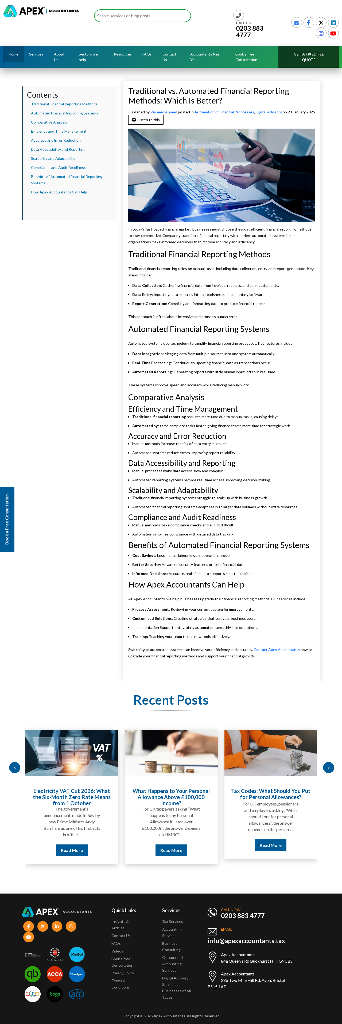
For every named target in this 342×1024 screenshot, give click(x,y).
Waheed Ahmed (164, 112)
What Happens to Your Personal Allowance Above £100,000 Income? (171, 797)
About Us (59, 57)
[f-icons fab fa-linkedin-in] (57, 926)
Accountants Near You (205, 57)
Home (13, 54)
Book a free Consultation (246, 57)
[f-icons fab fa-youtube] (28, 937)
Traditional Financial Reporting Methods (64, 104)
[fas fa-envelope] (296, 22)
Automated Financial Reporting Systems (64, 113)
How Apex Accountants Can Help (59, 192)
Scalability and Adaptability (53, 158)
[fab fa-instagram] (321, 33)
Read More (72, 850)
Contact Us (169, 57)
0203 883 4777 (249, 31)
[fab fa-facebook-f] (309, 22)
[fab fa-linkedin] (333, 22)
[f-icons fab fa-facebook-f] (28, 926)
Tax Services (172, 921)
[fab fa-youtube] (333, 33)
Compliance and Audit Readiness (58, 167)
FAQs (147, 54)
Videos (117, 951)
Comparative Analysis (49, 122)
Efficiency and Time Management (59, 131)
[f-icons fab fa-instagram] (71, 926)
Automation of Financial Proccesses (224, 112)
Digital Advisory (269, 112)
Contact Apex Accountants (277, 649)
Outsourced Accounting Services (172, 964)
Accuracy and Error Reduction (56, 140)
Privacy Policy (122, 973)
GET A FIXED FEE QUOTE (309, 57)
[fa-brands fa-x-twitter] (321, 22)
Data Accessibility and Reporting (58, 149)
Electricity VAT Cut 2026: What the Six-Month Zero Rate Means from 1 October (72, 797)
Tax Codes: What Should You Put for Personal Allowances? (270, 794)
